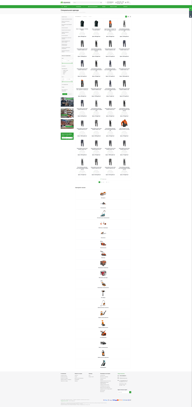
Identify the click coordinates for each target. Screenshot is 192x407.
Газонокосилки (103, 247)
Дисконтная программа (79, 378)
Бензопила (102, 391)
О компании (63, 373)
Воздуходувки (103, 367)
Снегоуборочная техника (104, 386)
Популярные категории (105, 373)
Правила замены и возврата (66, 379)
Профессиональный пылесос (105, 380)
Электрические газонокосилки (103, 217)
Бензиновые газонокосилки (103, 287)
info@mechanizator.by (123, 378)
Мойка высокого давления (105, 387)
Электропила (102, 375)
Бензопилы (103, 237)
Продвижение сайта (64, 400)
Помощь (90, 373)
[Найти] (101, 3)
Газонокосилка (103, 378)
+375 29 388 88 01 (110, 2)
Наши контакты (121, 373)
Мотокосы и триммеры (103, 227)
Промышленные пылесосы (103, 307)
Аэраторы (103, 257)
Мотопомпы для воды (103, 277)
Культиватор (102, 390)
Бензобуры (103, 297)
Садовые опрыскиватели (103, 317)
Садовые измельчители (103, 327)
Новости (76, 375)
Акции (76, 376)
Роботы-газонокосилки (103, 347)
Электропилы (103, 207)
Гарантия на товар (64, 380)
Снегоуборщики (103, 337)
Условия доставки (64, 376)
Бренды (76, 380)
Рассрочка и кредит (64, 378)
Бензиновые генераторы (103, 267)
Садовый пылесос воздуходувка (106, 388)
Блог (89, 375)
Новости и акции (78, 373)
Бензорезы (103, 197)
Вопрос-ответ (91, 376)
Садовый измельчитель (104, 384)
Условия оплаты (64, 375)
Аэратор (101, 379)
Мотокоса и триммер (104, 376)
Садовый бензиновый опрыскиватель (104, 383)
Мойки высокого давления (103, 357)
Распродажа (77, 379)
